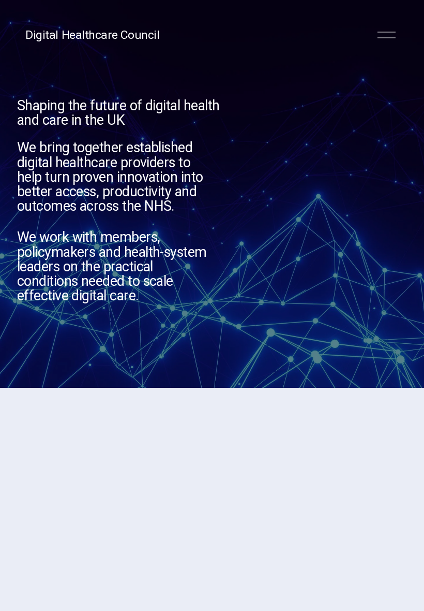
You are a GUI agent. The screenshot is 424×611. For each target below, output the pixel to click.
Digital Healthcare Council (92, 35)
